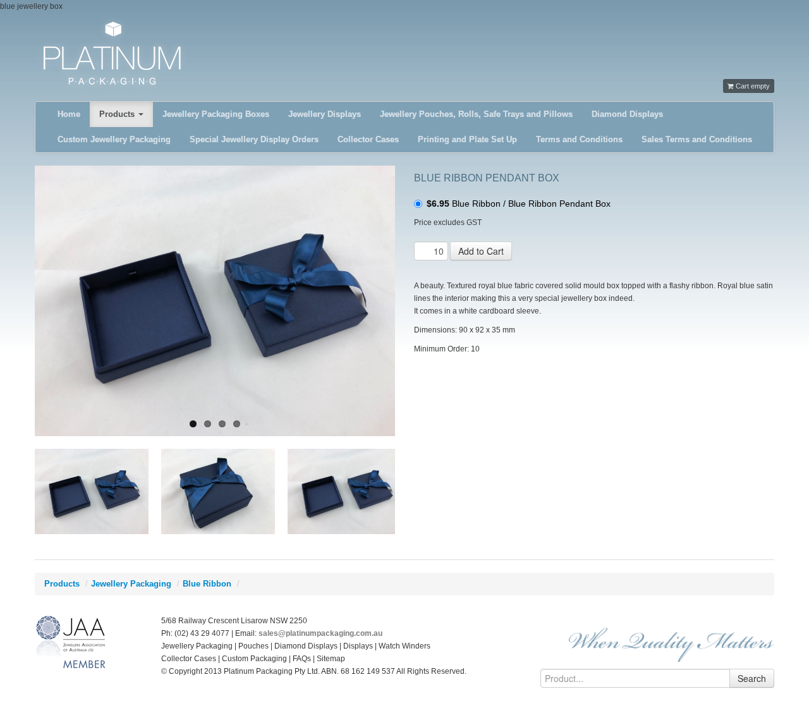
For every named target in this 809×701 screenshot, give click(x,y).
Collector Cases (368, 139)
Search (752, 678)
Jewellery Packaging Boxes (215, 114)
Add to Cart (481, 251)
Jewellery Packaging (131, 583)
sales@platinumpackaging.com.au (320, 633)
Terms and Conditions (579, 139)
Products (118, 114)
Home (69, 114)
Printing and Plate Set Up (467, 139)
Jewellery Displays (324, 114)
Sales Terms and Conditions (697, 139)
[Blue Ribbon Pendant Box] (215, 301)
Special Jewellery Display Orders (254, 139)
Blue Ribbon (207, 583)
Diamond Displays (627, 114)
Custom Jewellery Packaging (114, 139)
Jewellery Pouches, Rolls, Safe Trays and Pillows (476, 114)
